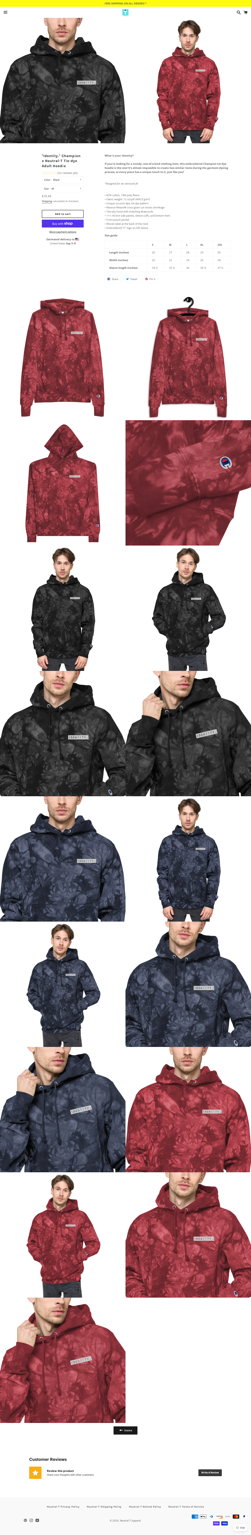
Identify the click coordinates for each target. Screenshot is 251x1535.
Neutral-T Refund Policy (145, 1506)
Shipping (47, 201)
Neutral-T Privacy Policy (63, 1506)
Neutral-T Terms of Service (186, 1506)
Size (46, 188)
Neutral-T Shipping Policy (104, 1506)
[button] (60, 173)
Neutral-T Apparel (130, 1520)
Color (47, 179)
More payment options (62, 231)
